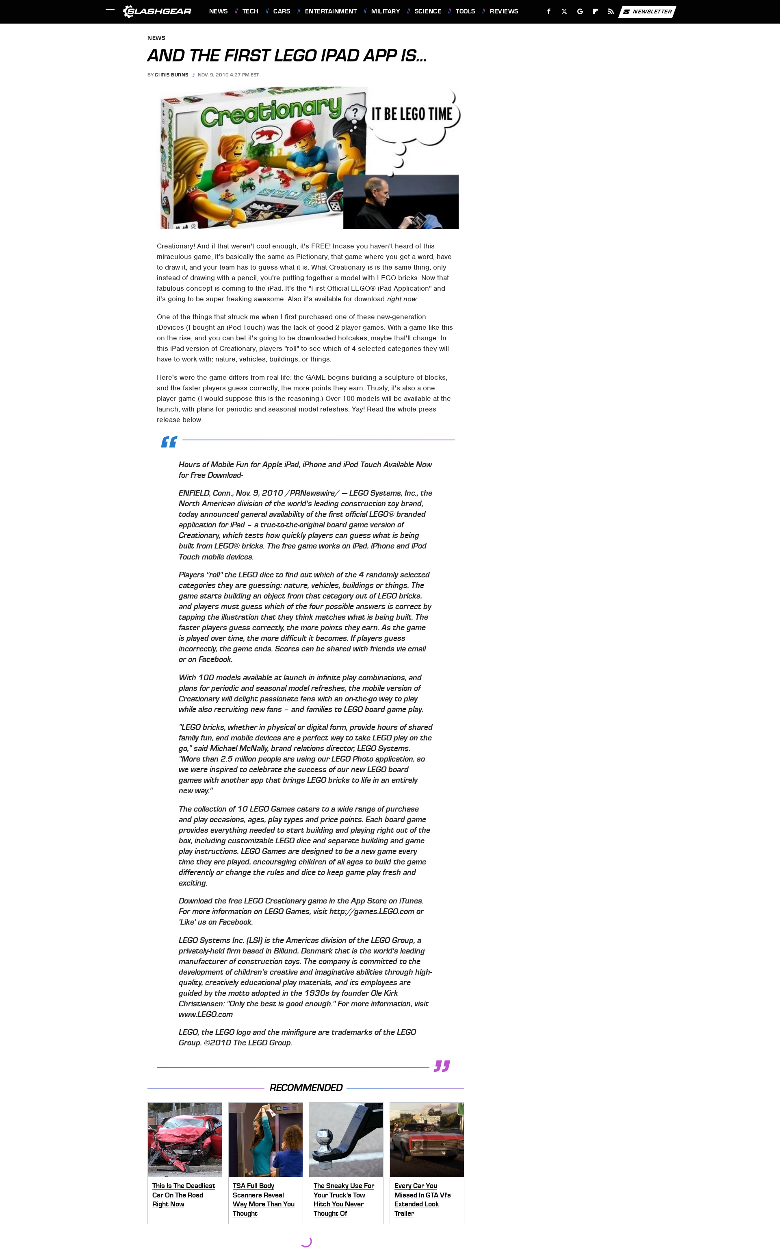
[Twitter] (564, 11)
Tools (465, 11)
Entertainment (331, 11)
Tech (251, 11)
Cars (281, 11)
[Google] (580, 11)
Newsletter (652, 11)
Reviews (504, 11)
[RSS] (611, 11)
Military (385, 11)
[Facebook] (549, 11)
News (218, 11)
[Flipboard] (596, 11)
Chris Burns (171, 75)
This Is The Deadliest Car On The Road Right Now (183, 1195)
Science (428, 11)
